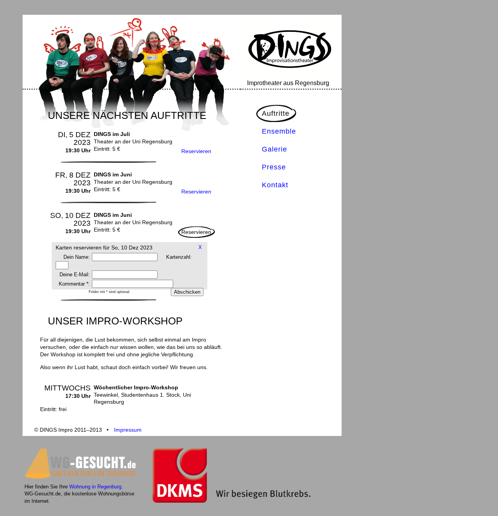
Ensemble (279, 131)
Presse (274, 167)
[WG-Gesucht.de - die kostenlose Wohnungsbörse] (82, 479)
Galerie (274, 149)
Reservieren (196, 151)
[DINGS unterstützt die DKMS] (231, 501)
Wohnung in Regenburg (95, 487)
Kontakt (275, 185)
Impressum (128, 430)
